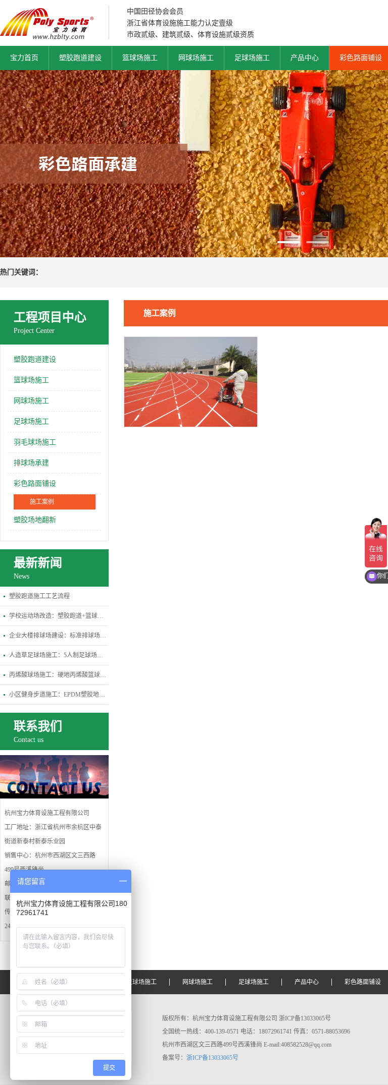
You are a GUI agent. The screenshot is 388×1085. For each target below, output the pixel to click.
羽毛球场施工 (35, 442)
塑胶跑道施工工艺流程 (39, 596)
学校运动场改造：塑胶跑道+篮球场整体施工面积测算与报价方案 (59, 615)
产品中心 (304, 58)
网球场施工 (196, 58)
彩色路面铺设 (35, 483)
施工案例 (42, 501)
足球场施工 (252, 58)
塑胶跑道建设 (80, 58)
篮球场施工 (140, 58)
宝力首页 (24, 58)
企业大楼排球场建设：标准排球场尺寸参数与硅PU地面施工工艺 (59, 635)
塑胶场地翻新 (35, 520)
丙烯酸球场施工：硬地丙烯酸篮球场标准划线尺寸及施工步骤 (59, 674)
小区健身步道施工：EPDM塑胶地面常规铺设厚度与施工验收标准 (59, 694)
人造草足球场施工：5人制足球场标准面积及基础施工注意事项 (59, 655)
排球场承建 (31, 463)
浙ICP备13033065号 (212, 1057)
